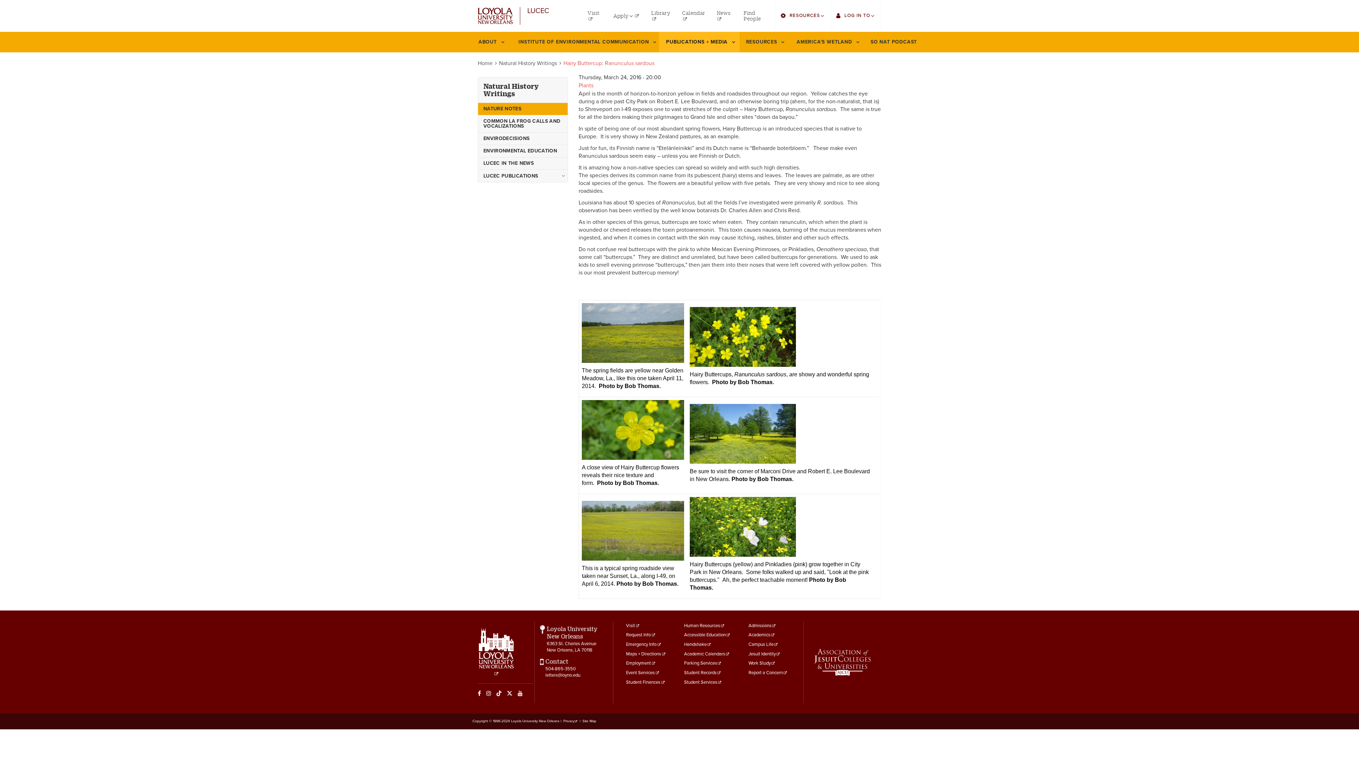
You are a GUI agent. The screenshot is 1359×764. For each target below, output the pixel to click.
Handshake (695, 644)
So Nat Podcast (894, 42)
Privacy (568, 721)
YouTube (520, 693)
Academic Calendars (704, 654)
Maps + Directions (643, 654)
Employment (638, 663)
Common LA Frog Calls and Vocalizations (521, 123)
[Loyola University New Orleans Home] (495, 16)
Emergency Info (641, 644)
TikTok (499, 693)
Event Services (640, 673)
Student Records (700, 673)
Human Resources (702, 626)
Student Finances (643, 682)
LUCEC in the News (508, 163)
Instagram (488, 693)
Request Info (638, 635)
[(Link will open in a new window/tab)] (842, 662)
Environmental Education (520, 151)
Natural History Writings (528, 63)
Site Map (589, 721)
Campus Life (761, 644)
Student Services (700, 682)
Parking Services (700, 663)
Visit (630, 626)
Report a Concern (766, 673)
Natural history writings (511, 90)
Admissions (760, 626)
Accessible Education (705, 635)
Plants (586, 85)
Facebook (479, 693)
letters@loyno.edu (562, 675)
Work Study (760, 663)
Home (485, 63)
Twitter (509, 693)
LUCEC (538, 11)
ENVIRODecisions (506, 138)
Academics (759, 635)
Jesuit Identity (762, 654)
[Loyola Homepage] (496, 652)
